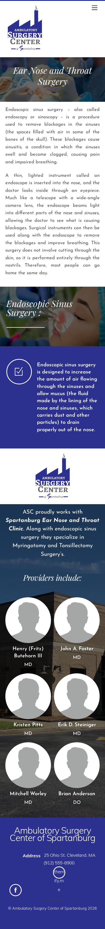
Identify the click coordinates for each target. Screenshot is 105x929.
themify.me (59, 874)
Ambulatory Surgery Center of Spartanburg (49, 908)
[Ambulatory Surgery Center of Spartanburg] (24, 52)
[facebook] (15, 890)
